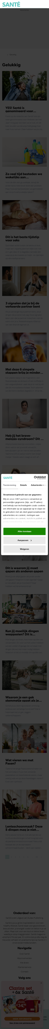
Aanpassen (23, 540)
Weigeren (24, 549)
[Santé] (11, 4)
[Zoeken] (44, 4)
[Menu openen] (32, 4)
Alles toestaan (24, 531)
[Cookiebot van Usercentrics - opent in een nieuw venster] (34, 477)
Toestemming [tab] (9, 485)
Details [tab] (23, 485)
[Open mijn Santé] (38, 4)
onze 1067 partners (19, 499)
